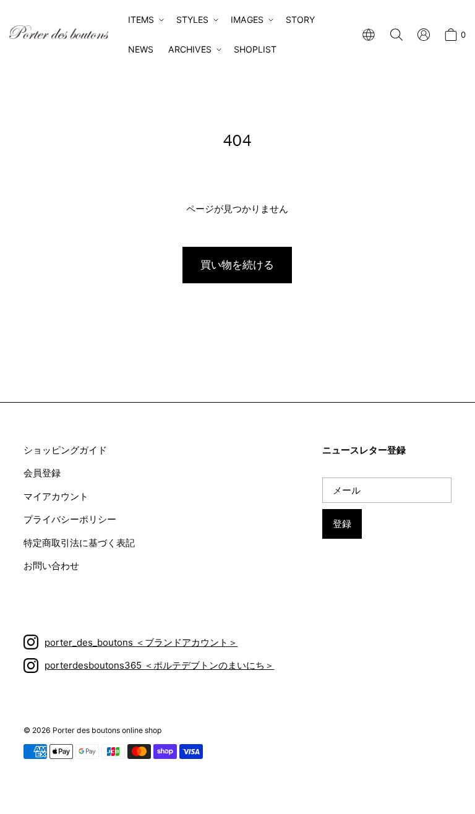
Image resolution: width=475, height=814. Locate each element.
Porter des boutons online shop (107, 730)
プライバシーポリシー (70, 519)
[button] (145, 20)
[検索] (396, 34)
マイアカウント (56, 496)
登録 (342, 523)
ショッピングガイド (65, 450)
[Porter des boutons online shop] (58, 32)
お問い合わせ (51, 566)
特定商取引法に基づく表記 (79, 543)
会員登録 (42, 473)
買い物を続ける (237, 265)
